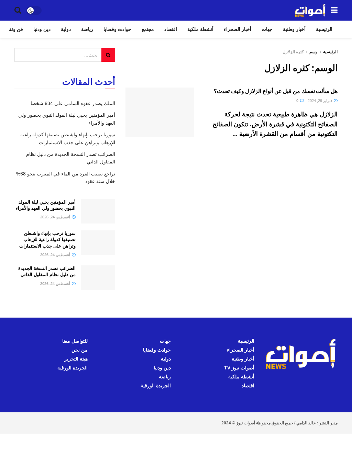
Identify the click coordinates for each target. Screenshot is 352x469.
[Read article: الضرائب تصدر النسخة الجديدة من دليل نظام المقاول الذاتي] (98, 277)
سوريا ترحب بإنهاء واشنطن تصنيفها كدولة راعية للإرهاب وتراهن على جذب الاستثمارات (47, 239)
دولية (66, 29)
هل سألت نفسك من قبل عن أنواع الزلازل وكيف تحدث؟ (276, 91)
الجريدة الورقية (156, 385)
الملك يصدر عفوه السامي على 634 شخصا (73, 103)
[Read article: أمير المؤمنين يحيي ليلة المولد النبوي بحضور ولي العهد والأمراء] (98, 211)
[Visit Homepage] (310, 10)
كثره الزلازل (293, 51)
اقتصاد (170, 29)
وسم (313, 51)
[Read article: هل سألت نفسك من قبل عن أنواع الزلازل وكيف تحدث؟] (159, 112)
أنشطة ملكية (200, 29)
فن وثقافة (13, 29)
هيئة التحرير (76, 359)
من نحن (80, 350)
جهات (267, 29)
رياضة (87, 29)
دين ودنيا (42, 29)
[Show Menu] (334, 10)
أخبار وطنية (294, 29)
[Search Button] (17, 10)
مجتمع (148, 29)
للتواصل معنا (75, 341)
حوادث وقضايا (117, 29)
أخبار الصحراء (237, 29)
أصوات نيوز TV (239, 367)
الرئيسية (324, 29)
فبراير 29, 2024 (320, 101)
